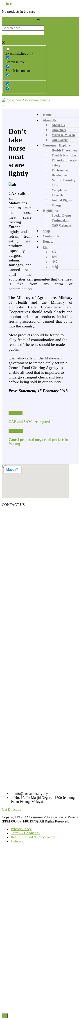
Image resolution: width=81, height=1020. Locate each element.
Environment (61, 170)
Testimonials (60, 220)
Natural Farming (63, 180)
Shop (46, 231)
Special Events (61, 215)
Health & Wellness (64, 150)
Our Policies (60, 140)
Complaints (60, 190)
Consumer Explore (57, 145)
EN (45, 247)
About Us (49, 120)
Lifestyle (57, 195)
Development (61, 175)
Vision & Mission (63, 135)
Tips (55, 185)
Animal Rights (62, 200)
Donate (48, 241)
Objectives (59, 130)
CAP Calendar (62, 225)
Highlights (50, 210)
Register (47, 19)
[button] (11, 809)
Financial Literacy (64, 160)
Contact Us (51, 236)
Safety (56, 165)
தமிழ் (55, 266)
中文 (55, 262)
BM (54, 257)
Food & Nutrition (64, 155)
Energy (56, 205)
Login (32, 19)
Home (47, 115)
